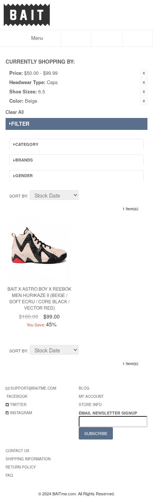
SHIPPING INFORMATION (28, 458)
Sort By (18, 196)
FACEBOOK (17, 396)
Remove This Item (143, 73)
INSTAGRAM (21, 412)
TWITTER (18, 404)
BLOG (84, 388)
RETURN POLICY (21, 467)
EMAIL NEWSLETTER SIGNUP (108, 413)
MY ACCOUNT (91, 396)
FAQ (9, 475)
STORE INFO (90, 404)
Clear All (15, 111)
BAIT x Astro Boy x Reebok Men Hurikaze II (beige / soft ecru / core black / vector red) (39, 297)
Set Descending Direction (85, 196)
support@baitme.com (33, 388)
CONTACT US (17, 450)
